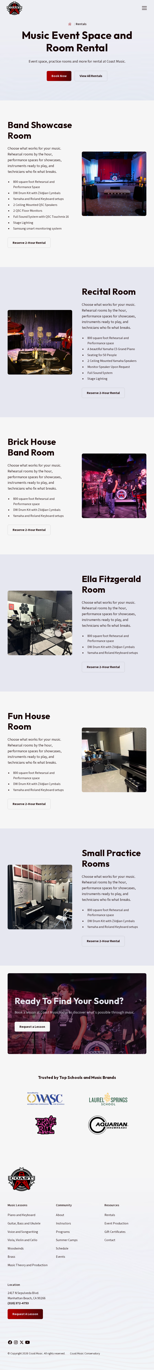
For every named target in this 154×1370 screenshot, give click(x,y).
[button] (144, 8)
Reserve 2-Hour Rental (29, 243)
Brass (11, 1257)
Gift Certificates (115, 1232)
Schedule (62, 1248)
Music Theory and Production (28, 1265)
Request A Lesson (25, 1314)
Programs (63, 1232)
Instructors (63, 1223)
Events (60, 1257)
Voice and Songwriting (23, 1232)
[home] (14, 8)
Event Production (116, 1223)
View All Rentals (91, 76)
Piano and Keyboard (21, 1215)
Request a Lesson (32, 1027)
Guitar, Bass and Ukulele (24, 1223)
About (60, 1215)
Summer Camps (67, 1240)
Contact (109, 1240)
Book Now (59, 76)
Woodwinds (16, 1248)
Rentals (109, 1215)
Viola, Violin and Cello (22, 1240)
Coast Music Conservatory (85, 1353)
